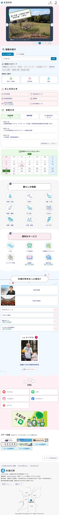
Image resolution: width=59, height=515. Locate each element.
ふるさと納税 (6, 69)
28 (45, 170)
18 (22, 168)
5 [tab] (45, 43)
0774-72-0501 (11, 476)
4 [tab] (42, 43)
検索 (53, 58)
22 (53, 168)
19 (29, 168)
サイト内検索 (7, 54)
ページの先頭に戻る (51, 458)
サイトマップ (34, 465)
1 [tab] (33, 43)
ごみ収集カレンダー (41, 66)
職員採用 (51, 66)
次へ (52, 26)
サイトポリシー (23, 465)
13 (37, 164)
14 (45, 164)
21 (45, 168)
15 (53, 164)
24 (14, 170)
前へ (7, 26)
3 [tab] (39, 43)
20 (37, 168)
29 (53, 170)
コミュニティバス (29, 66)
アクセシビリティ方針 (9, 465)
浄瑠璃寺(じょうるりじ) (9, 66)
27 (37, 170)
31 (14, 173)
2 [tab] (36, 43)
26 (29, 170)
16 (6, 168)
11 (22, 164)
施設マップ (18, 484)
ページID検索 (20, 54)
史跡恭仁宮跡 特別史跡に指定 (20, 69)
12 (29, 164)
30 (6, 173)
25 (22, 170)
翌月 (29, 153)
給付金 (20, 66)
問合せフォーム (7, 484)
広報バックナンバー (29, 369)
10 (14, 164)
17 (14, 168)
